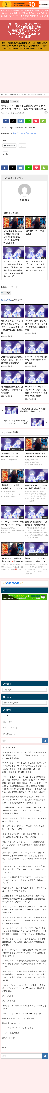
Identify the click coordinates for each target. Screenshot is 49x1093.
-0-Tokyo (15, 101)
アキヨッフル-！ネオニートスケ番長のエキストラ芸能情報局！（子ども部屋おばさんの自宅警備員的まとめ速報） (24, 942)
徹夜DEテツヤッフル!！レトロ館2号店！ (19, 1018)
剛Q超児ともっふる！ (11, 1023)
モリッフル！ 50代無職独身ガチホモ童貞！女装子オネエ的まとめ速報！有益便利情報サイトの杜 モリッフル (24, 964)
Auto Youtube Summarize (24, 133)
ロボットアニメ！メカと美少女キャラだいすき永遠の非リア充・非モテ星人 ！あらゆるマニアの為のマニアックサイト (24, 869)
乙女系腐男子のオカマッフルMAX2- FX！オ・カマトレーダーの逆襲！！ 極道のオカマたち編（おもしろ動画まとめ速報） (24, 810)
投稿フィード (8, 722)
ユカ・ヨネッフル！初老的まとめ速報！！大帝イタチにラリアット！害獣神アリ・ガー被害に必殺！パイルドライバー (24, 909)
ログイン (6, 715)
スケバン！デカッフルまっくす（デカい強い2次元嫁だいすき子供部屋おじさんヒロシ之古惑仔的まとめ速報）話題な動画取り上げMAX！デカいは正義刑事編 (24, 931)
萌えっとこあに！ (9, 1001)
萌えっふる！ (7, 996)
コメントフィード (10, 728)
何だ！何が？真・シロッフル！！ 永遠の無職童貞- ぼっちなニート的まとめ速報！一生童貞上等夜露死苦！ (23, 845)
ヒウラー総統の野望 (10, 1033)
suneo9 (24, 200)
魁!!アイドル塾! (8, 1038)
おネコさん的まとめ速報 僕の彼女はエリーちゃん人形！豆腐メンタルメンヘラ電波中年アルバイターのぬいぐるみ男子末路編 (24, 755)
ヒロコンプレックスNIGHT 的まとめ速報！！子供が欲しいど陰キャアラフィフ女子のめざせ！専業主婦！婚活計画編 (24, 988)
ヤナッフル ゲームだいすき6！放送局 (17, 1028)
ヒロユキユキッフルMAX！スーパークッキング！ (22, 1013)
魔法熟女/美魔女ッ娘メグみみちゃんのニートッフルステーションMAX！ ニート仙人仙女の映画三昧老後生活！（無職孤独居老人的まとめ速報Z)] (23, 799)
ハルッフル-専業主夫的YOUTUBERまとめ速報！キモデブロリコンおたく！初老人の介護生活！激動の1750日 (24, 880)
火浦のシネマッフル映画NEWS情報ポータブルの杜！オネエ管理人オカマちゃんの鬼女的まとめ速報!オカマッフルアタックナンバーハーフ (24, 899)
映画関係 (5, 101)
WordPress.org (9, 734)
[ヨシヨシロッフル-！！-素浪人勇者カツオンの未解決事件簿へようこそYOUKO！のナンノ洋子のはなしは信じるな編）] (24, 953)
